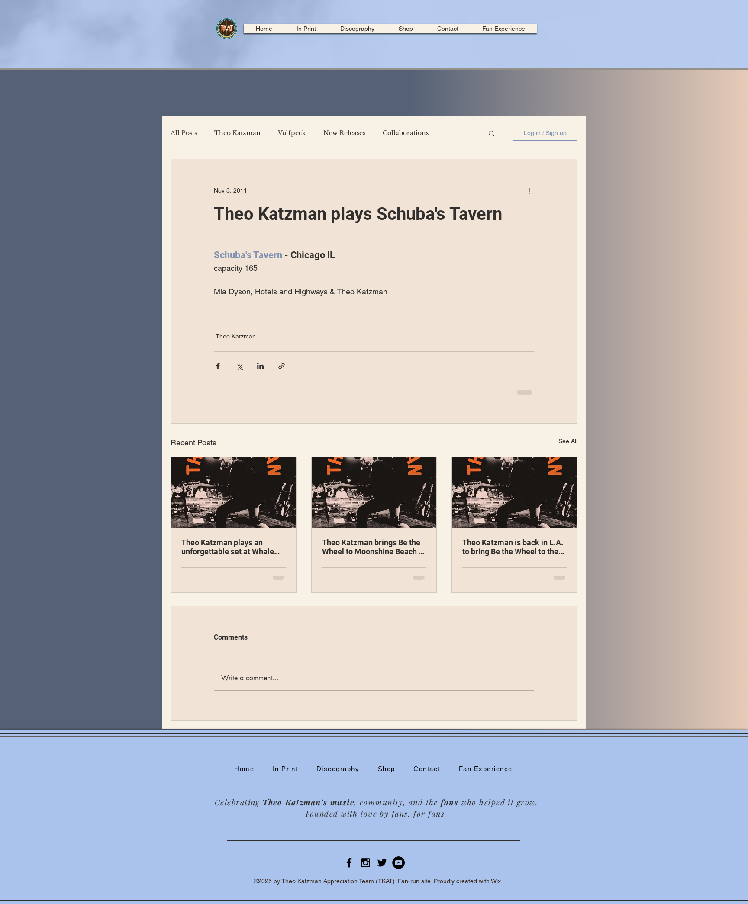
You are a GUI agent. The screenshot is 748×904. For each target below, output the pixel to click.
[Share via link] (281, 366)
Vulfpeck (292, 133)
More (454, 133)
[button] (491, 132)
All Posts (184, 133)
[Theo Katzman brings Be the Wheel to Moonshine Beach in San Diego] (374, 492)
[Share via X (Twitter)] (239, 366)
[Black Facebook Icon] (349, 869)
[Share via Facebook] (218, 366)
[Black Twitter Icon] (382, 869)
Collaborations (406, 133)
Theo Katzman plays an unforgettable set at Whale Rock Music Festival (227, 547)
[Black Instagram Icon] (365, 869)
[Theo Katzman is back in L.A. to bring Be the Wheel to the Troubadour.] (514, 492)
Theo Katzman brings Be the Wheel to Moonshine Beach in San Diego (373, 547)
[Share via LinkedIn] (260, 366)
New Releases (344, 133)
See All (567, 441)
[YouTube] (398, 869)
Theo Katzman (237, 133)
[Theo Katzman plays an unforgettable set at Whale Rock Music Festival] (233, 492)
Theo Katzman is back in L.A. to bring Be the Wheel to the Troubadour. (512, 547)
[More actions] (529, 190)
